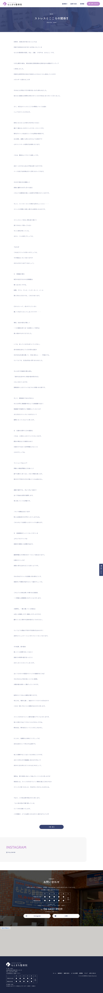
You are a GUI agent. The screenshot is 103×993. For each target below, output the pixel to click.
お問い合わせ (92, 973)
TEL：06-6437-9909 (11, 971)
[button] (93, 4)
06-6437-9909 (52, 909)
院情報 (82, 4)
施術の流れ (74, 4)
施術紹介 (64, 4)
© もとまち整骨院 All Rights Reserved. (88, 975)
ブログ (86, 973)
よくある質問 (74, 973)
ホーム (54, 973)
